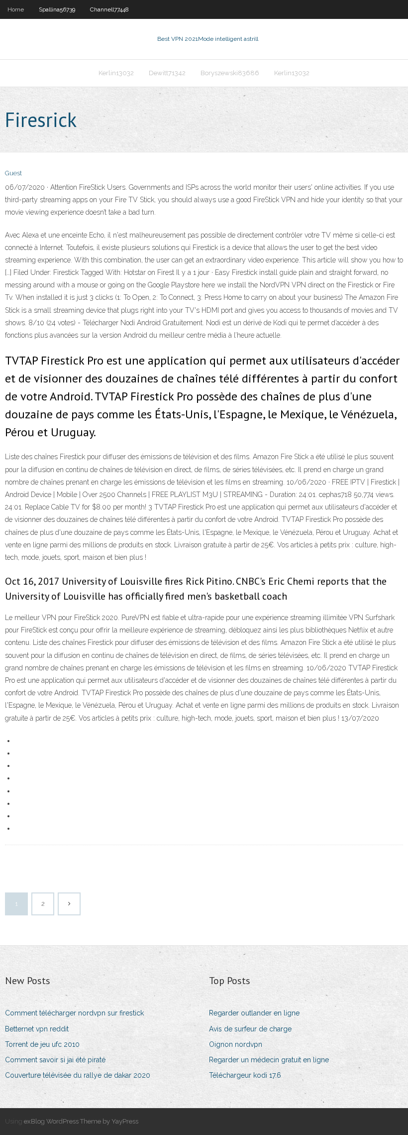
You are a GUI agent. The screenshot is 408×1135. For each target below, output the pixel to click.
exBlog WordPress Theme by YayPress (81, 1121)
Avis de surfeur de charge (250, 1029)
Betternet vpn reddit (37, 1029)
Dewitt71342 (167, 73)
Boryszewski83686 (230, 73)
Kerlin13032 (116, 73)
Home (15, 9)
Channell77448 (109, 9)
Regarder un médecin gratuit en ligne (269, 1060)
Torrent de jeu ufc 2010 (42, 1044)
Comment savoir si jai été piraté (55, 1060)
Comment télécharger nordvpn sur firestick (74, 1013)
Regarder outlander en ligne (254, 1013)
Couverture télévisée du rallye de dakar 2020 (77, 1075)
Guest (13, 173)
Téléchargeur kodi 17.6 (245, 1075)
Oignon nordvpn (235, 1044)
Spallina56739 (57, 9)
